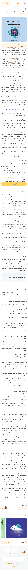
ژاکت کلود (8, 563)
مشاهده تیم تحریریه (22, 508)
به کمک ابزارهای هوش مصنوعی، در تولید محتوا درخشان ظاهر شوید (12, 63)
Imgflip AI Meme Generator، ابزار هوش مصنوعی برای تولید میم (13, 59)
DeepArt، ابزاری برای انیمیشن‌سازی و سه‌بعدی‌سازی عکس (13, 47)
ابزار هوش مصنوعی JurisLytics (14, 32)
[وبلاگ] (26, 9)
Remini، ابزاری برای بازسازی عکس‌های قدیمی (12, 44)
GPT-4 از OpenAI (17, 27)
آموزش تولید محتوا (11, 145)
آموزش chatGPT (13, 184)
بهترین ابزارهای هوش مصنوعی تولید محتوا (12, 25)
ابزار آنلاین (19, 9)
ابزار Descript (18, 37)
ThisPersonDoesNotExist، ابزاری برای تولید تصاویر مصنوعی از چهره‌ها (12, 51)
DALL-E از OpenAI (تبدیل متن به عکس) (13, 42)
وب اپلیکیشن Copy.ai (16, 35)
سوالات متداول (17, 66)
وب (23, 9)
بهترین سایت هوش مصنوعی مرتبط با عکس (12, 39)
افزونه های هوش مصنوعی (14, 109)
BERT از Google (17, 30)
